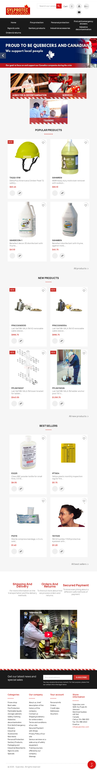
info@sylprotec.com (81, 727)
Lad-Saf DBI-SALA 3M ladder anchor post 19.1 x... (68, 392)
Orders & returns (13, 33)
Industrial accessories (60, 28)
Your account (57, 694)
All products (81, 268)
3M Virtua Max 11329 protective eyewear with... (66, 540)
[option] (48, 53)
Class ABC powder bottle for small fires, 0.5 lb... (26, 477)
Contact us (33, 714)
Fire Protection (14, 708)
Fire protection (37, 22)
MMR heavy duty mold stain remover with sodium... (68, 181)
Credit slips (55, 708)
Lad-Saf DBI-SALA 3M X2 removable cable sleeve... (27, 329)
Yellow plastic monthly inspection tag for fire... (67, 477)
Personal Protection (16, 739)
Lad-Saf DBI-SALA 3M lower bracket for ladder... (27, 392)
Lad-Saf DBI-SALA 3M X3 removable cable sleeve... (68, 329)
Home (13, 22)
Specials (11, 753)
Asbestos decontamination (83, 28)
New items (12, 736)
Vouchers (54, 714)
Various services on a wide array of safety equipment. (37, 742)
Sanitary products (37, 28)
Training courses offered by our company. (36, 751)
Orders (53, 705)
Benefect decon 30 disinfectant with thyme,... (26, 244)
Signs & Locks (13, 28)
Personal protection (60, 22)
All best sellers (80, 564)
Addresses (54, 711)
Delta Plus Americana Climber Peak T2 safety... (27, 181)
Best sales (12, 705)
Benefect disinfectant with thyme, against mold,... (67, 244)
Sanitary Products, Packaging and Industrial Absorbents (16, 745)
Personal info (55, 702)
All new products (79, 416)
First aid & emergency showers (83, 22)
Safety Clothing (14, 717)
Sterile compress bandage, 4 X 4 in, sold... (27, 540)
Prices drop (12, 702)
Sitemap (32, 756)
